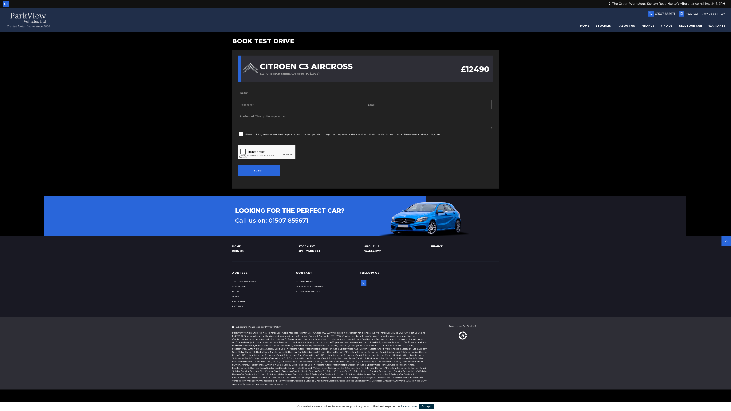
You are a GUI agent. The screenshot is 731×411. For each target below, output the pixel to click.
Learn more (409, 406)
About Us (627, 25)
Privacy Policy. (273, 326)
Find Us (667, 25)
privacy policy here (430, 134)
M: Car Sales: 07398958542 (311, 286)
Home (584, 25)
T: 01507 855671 (304, 281)
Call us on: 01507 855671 (271, 220)
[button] (726, 241)
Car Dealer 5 (469, 326)
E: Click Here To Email (308, 291)
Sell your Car (690, 25)
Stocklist (604, 25)
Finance (648, 25)
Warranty (716, 25)
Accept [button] (426, 406)
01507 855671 (664, 14)
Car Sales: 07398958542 (705, 14)
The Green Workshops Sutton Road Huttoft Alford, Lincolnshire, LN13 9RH (668, 4)
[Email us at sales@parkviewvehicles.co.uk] (6, 4)
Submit (259, 170)
